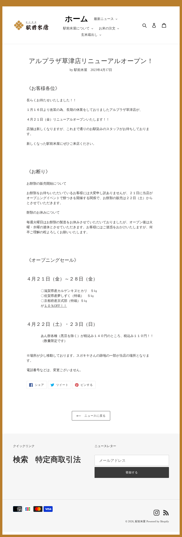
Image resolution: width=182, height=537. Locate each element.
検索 (20, 459)
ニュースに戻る (94, 415)
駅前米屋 (140, 521)
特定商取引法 (58, 459)
